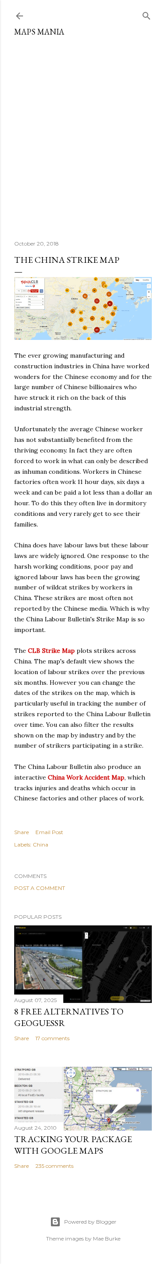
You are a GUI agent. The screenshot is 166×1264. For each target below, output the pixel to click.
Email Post (49, 832)
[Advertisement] (83, 135)
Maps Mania (39, 32)
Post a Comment (39, 888)
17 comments (52, 1038)
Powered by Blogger (90, 1221)
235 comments (54, 1166)
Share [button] (21, 832)
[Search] (146, 14)
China (40, 844)
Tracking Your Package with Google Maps (73, 1144)
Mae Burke (106, 1238)
